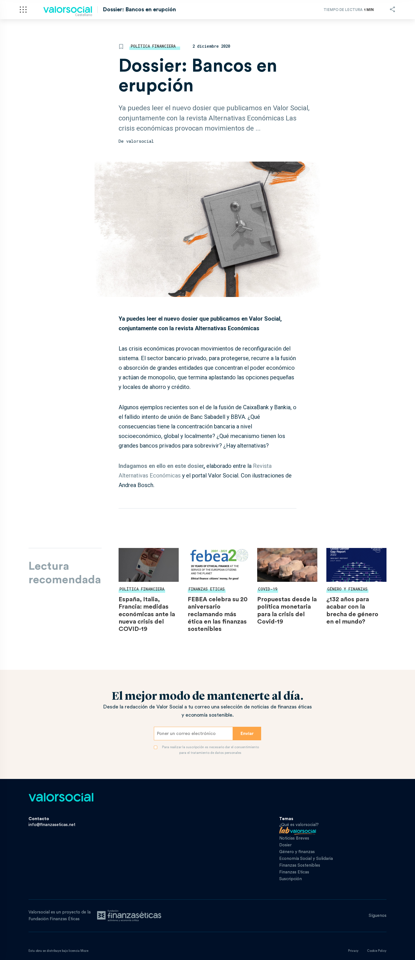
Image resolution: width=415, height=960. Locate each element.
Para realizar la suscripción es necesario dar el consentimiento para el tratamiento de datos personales (210, 749)
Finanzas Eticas (207, 589)
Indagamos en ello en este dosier (161, 466)
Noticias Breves (294, 838)
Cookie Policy (376, 950)
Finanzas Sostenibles (299, 865)
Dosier (285, 845)
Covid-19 (267, 589)
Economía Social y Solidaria (306, 858)
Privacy (353, 950)
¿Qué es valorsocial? (299, 825)
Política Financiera (153, 46)
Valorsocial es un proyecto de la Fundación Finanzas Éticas (60, 915)
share (392, 9)
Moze (84, 950)
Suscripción (290, 879)
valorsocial (140, 141)
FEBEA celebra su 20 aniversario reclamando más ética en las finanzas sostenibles (218, 614)
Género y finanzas (347, 589)
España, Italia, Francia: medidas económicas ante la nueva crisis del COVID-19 (147, 614)
